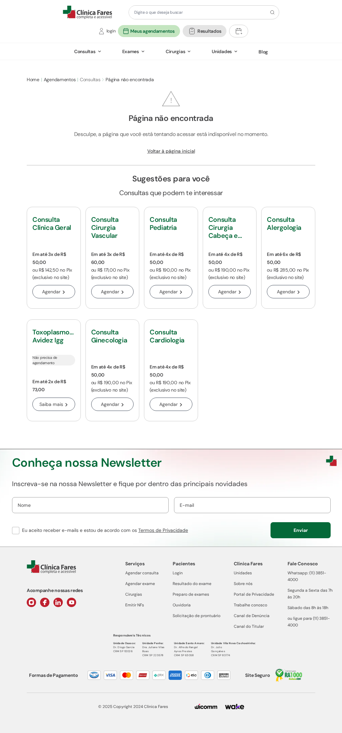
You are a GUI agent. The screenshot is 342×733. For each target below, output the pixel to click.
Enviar (301, 530)
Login (178, 573)
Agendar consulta (142, 573)
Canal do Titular (249, 626)
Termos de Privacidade (163, 530)
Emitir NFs (134, 605)
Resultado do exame (192, 583)
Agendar (51, 292)
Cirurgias (175, 51)
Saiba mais (51, 404)
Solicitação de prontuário (196, 615)
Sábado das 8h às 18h (308, 607)
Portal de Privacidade (254, 594)
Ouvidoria (182, 605)
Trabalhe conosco (250, 605)
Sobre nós (243, 583)
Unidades (222, 51)
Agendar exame (140, 583)
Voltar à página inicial (171, 151)
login (111, 31)
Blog (263, 52)
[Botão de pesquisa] (271, 12)
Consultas (84, 51)
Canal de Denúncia (252, 615)
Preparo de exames (191, 594)
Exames (130, 51)
